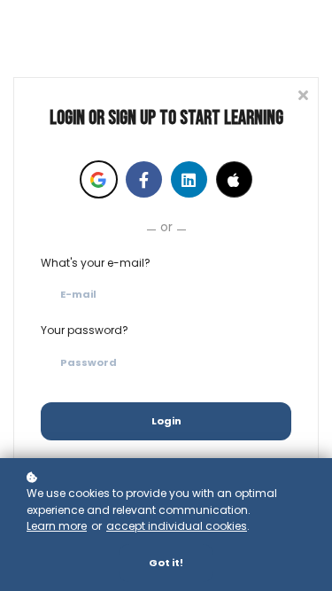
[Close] (303, 93)
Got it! (166, 563)
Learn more (57, 525)
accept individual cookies (176, 525)
